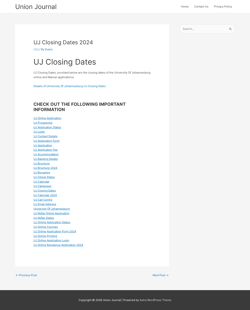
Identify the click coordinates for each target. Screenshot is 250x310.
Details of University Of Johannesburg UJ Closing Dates (70, 86)
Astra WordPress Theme (155, 300)
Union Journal (36, 6)
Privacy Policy (223, 6)
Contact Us (201, 6)
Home (185, 6)
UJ (37, 49)
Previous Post (26, 275)
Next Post (161, 275)
